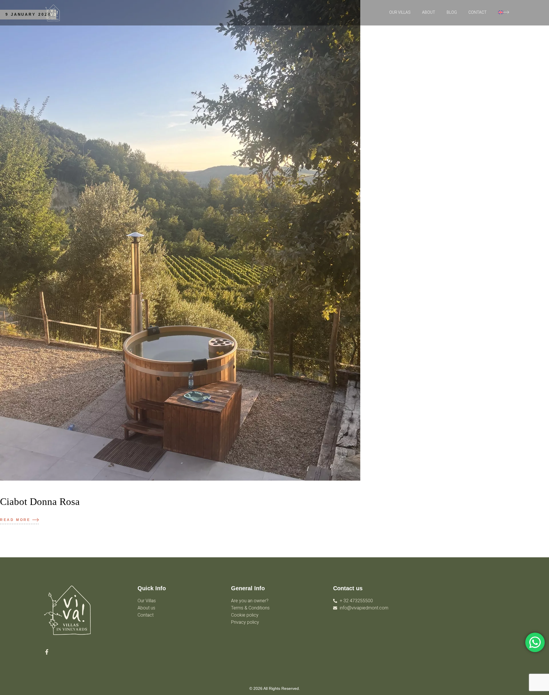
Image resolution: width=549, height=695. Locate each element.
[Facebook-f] (46, 652)
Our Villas (400, 12)
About (428, 12)
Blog (452, 12)
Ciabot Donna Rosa (40, 501)
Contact (477, 12)
